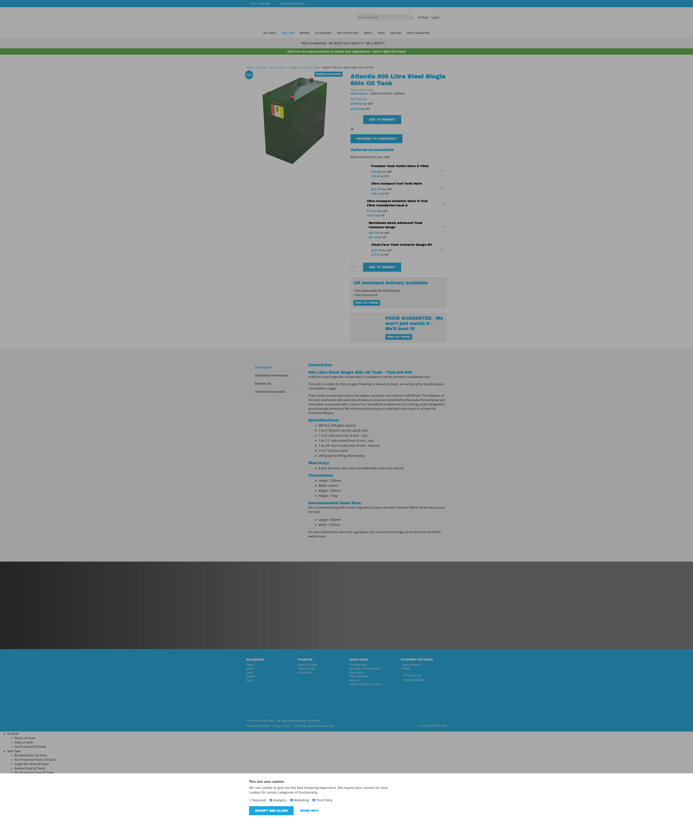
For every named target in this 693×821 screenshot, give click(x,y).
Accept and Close (271, 810)
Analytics (279, 800)
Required (258, 800)
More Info (309, 810)
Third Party (323, 800)
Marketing (301, 800)
